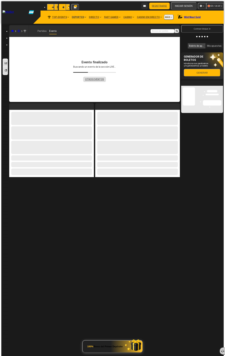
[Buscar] (177, 31)
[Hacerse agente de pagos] (144, 6)
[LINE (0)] (12, 31)
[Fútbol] (19, 31)
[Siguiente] (105, 106)
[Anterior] (98, 106)
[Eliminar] (177, 106)
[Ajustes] (202, 6)
